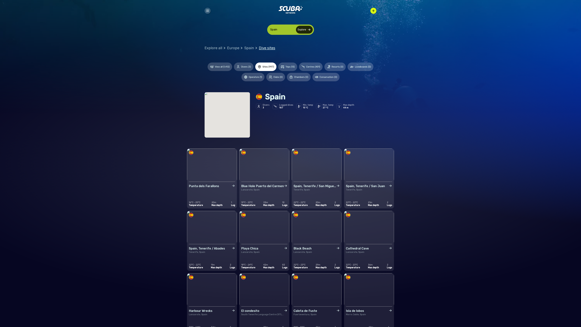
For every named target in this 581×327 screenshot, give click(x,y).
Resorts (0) (337, 66)
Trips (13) (290, 66)
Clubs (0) (278, 77)
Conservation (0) (328, 77)
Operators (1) (255, 77)
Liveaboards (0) (363, 66)
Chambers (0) (301, 77)
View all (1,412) (222, 66)
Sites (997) (268, 66)
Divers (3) (246, 66)
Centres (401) (313, 66)
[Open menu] (208, 11)
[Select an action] (373, 11)
